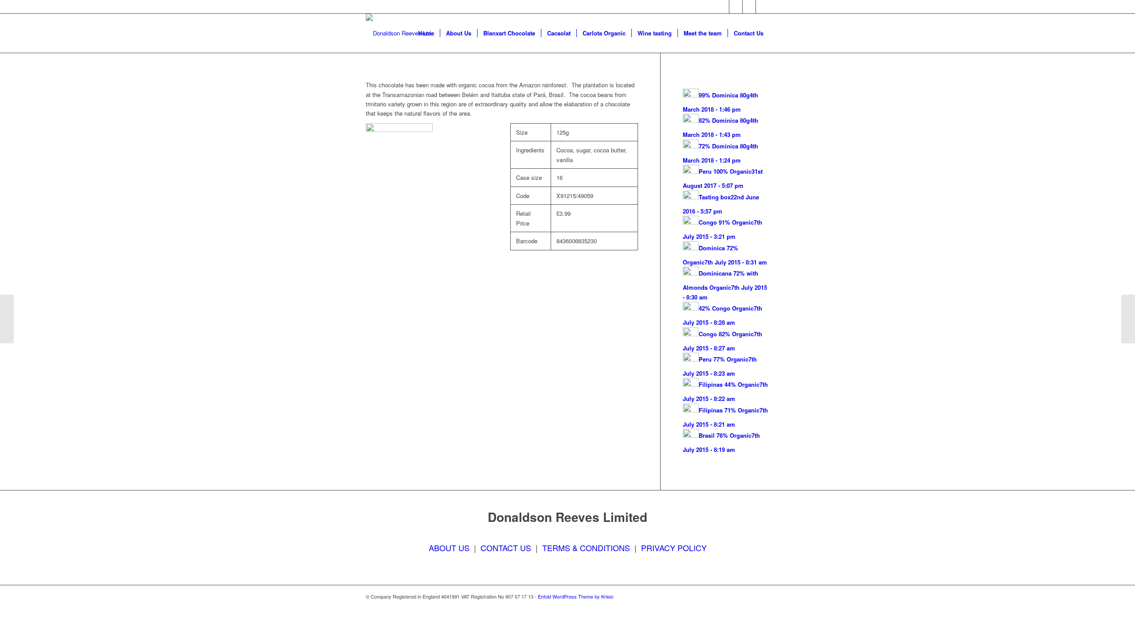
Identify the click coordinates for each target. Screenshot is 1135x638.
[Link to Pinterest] (762, 6)
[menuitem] (426, 33)
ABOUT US (449, 547)
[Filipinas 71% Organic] (1128, 319)
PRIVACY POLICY (674, 547)
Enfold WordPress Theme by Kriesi (575, 596)
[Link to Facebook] (722, 6)
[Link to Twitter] (735, 6)
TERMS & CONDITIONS (586, 547)
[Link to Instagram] (749, 6)
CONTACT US (506, 547)
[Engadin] (7, 319)
